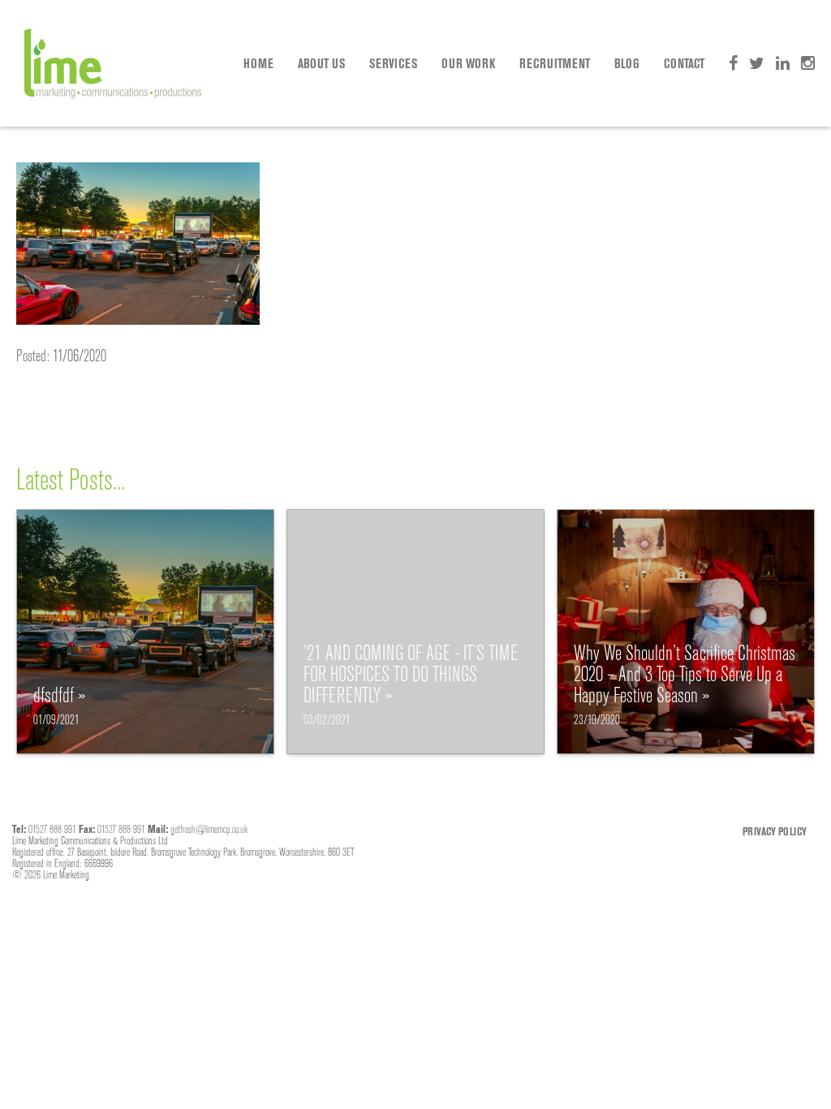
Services (393, 63)
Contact (684, 63)
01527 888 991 (52, 829)
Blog (626, 63)
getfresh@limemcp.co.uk (209, 829)
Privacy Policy (775, 831)
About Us (321, 63)
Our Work (468, 63)
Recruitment (554, 63)
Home (258, 63)
